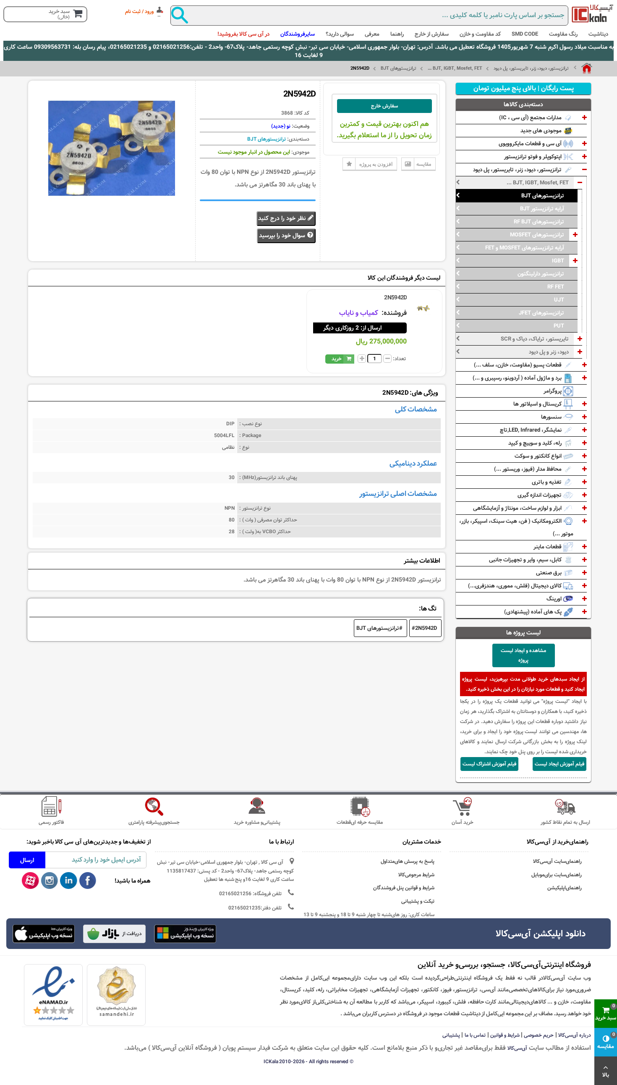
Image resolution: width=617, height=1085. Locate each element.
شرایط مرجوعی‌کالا (416, 875)
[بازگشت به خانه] (583, 68)
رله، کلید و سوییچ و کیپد (535, 443)
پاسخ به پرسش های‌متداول (407, 861)
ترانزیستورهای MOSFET (537, 234)
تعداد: (399, 358)
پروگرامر (553, 391)
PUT (559, 325)
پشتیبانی (451, 1035)
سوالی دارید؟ (340, 34)
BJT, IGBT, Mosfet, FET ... (455, 68)
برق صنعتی (549, 572)
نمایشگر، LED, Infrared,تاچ (531, 430)
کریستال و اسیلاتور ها (538, 404)
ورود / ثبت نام (139, 11)
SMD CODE (525, 34)
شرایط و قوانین (505, 1035)
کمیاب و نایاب (359, 313)
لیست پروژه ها (523, 633)
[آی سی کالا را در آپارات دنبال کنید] (30, 881)
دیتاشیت (598, 34)
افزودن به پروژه (375, 164)
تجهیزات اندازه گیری (540, 495)
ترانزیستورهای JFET (541, 312)
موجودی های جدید (541, 130)
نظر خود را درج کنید (282, 218)
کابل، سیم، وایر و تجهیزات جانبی (526, 559)
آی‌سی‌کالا (517, 1048)
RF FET (555, 286)
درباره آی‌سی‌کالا (574, 1035)
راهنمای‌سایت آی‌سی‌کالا (557, 861)
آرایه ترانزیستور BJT (542, 208)
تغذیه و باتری (547, 482)
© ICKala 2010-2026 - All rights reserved (308, 1061)
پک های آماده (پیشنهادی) (533, 611)
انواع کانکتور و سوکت (539, 456)
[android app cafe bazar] (114, 935)
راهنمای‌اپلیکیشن (564, 888)
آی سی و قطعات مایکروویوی (531, 143)
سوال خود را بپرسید (283, 236)
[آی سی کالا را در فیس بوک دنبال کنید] (88, 881)
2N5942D (395, 298)
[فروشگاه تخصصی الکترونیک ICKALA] (593, 13)
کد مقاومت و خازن (480, 34)
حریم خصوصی (539, 1035)
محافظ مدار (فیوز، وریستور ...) (528, 469)
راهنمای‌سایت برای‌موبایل (556, 875)
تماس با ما (475, 1035)
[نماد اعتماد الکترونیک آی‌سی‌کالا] (53, 993)
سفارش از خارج (432, 34)
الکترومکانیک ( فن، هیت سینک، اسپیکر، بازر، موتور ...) (516, 527)
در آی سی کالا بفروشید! (243, 34)
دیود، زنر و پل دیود (549, 351)
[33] (44, 934)
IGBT (558, 260)
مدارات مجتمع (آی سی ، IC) (531, 117)
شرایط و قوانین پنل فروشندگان (403, 888)
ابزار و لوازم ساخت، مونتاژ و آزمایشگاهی (518, 508)
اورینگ (554, 598)
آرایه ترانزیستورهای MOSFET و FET (524, 247)
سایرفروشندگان (297, 34)
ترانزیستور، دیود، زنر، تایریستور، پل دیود (531, 68)
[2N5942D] (423, 308)
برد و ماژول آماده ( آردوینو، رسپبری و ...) (518, 378)
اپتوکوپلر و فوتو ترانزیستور (533, 156)
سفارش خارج (384, 106)
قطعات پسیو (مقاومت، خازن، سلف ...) (518, 365)
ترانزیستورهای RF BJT (539, 221)
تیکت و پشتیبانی (417, 901)
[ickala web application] (185, 935)
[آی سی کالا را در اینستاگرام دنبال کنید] (49, 881)
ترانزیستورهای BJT (398, 68)
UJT (559, 299)
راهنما (397, 34)
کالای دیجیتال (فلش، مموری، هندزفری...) (515, 585)
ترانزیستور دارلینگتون (541, 273)
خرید (337, 358)
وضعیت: (299, 126)
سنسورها (552, 417)
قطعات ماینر (548, 546)
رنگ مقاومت (563, 34)
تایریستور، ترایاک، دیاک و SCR (535, 338)
